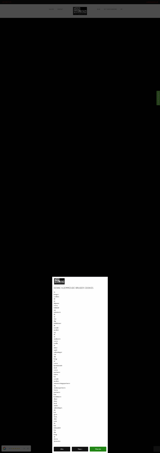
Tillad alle (98, 449)
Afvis (62, 449)
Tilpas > (80, 449)
